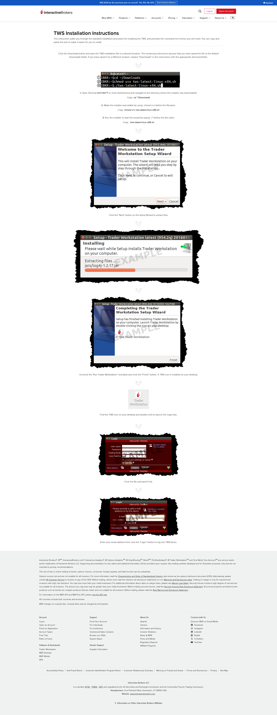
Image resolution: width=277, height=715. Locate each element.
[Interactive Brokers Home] (56, 11)
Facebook (198, 625)
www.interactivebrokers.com (142, 694)
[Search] (200, 11)
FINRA (94, 687)
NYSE (87, 687)
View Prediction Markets (166, 3)
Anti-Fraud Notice (74, 670)
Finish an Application (48, 628)
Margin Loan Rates (180, 583)
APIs (41, 660)
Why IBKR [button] (107, 18)
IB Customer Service (55, 580)
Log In (210, 11)
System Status (96, 639)
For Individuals (96, 625)
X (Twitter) (198, 639)
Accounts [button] (156, 18)
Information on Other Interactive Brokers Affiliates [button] (139, 703)
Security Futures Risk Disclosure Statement (183, 587)
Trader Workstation (47, 649)
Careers (143, 625)
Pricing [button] (171, 18)
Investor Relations (148, 632)
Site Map (224, 670)
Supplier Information (99, 649)
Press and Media (147, 639)
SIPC (101, 687)
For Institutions (96, 628)
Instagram (198, 628)
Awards (143, 621)
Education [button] (187, 18)
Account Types (46, 632)
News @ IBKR (146, 635)
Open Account (226, 11)
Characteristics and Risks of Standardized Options (140, 576)
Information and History (150, 628)
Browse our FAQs (98, 635)
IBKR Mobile (44, 656)
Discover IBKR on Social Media (204, 621)
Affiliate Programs (148, 646)
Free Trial (43, 635)
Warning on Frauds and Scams (169, 670)
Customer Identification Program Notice (103, 670)
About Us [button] (219, 18)
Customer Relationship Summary (138, 670)
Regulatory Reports (149, 642)
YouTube (198, 642)
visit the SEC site (99, 595)
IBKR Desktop (45, 653)
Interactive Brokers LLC (138, 683)
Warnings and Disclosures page (178, 580)
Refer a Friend (45, 639)
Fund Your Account (98, 621)
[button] (232, 18)
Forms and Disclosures (197, 670)
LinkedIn (198, 632)
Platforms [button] (139, 18)
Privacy (214, 670)
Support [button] (204, 18)
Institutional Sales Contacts (102, 632)
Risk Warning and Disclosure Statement (170, 590)
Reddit (197, 635)
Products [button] (123, 18)
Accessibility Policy (55, 670)
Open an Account (47, 625)
